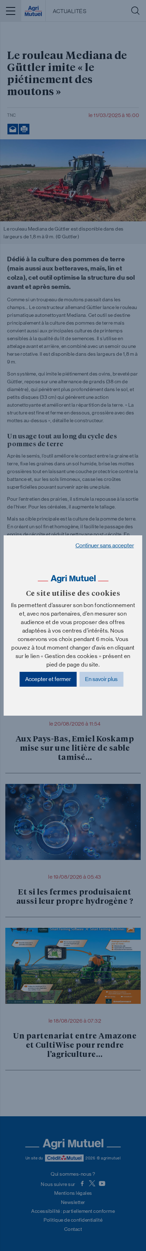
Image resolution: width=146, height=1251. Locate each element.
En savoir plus (101, 679)
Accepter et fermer (48, 679)
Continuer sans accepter (104, 545)
